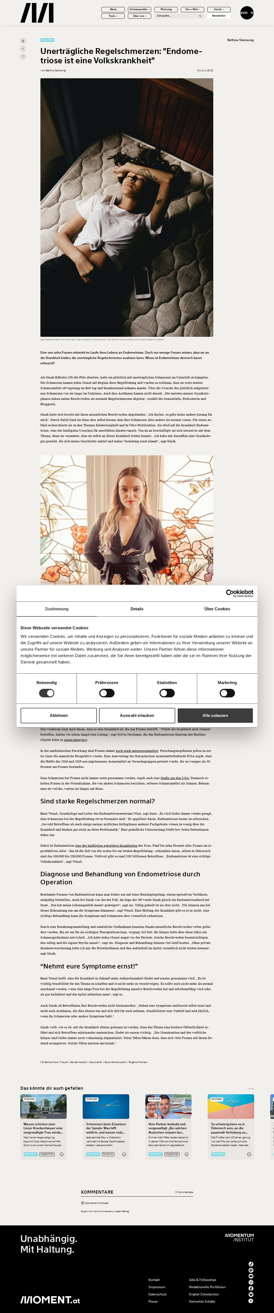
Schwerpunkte (138, 9)
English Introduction (204, 1294)
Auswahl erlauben (137, 715)
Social (218, 9)
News (113, 9)
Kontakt (154, 1280)
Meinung (166, 9)
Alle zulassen (215, 715)
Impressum (157, 1287)
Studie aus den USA (175, 778)
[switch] (107, 693)
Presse (153, 1301)
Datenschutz (158, 1294)
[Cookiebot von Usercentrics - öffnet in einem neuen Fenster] (230, 593)
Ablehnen (59, 715)
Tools (112, 16)
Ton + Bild (191, 9)
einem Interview (75, 740)
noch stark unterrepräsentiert (137, 751)
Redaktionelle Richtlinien (207, 1287)
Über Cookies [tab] (217, 609)
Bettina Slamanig (240, 40)
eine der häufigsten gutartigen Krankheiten (106, 846)
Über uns (138, 16)
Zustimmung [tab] (57, 609)
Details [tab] (137, 609)
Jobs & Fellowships (202, 1280)
